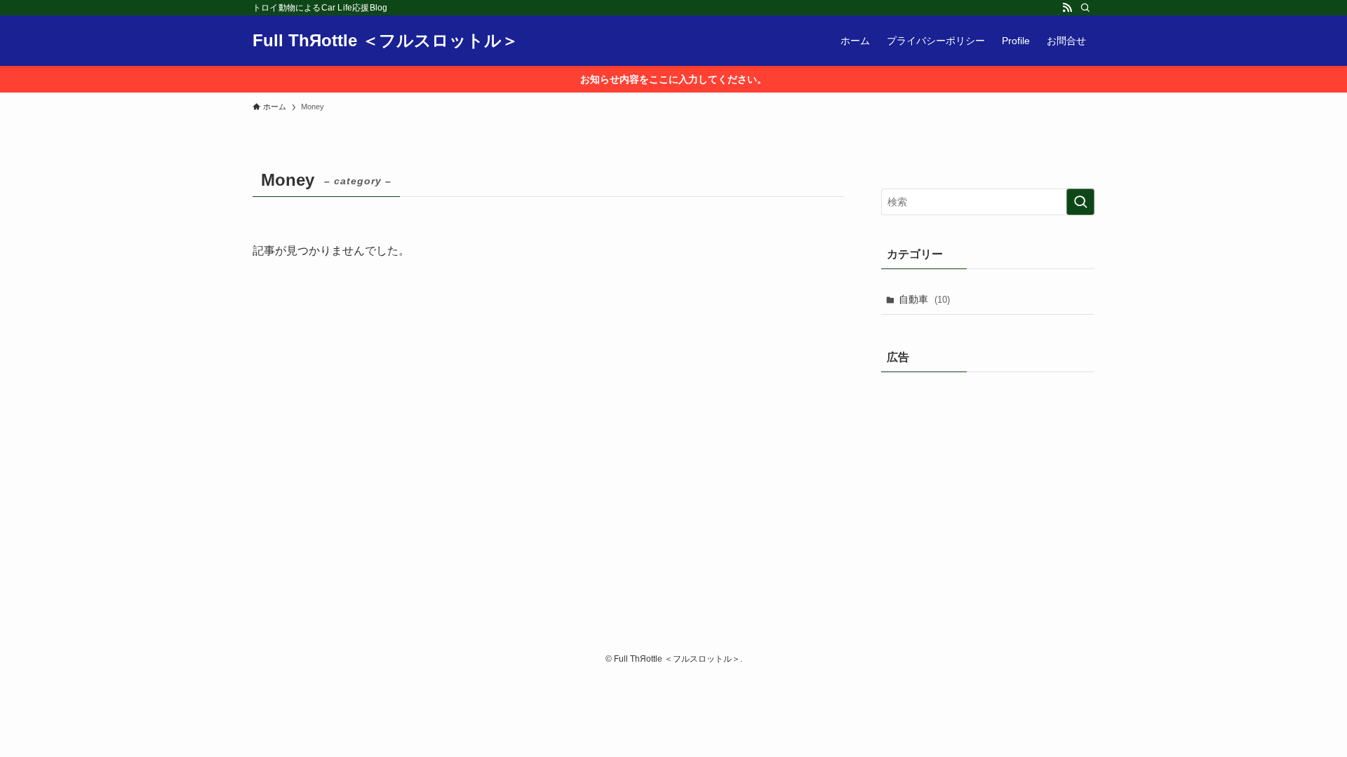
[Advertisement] (987, 476)
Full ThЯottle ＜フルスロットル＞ (385, 40)
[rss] (1067, 7)
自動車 (924, 299)
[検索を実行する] (1080, 202)
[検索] (1085, 7)
